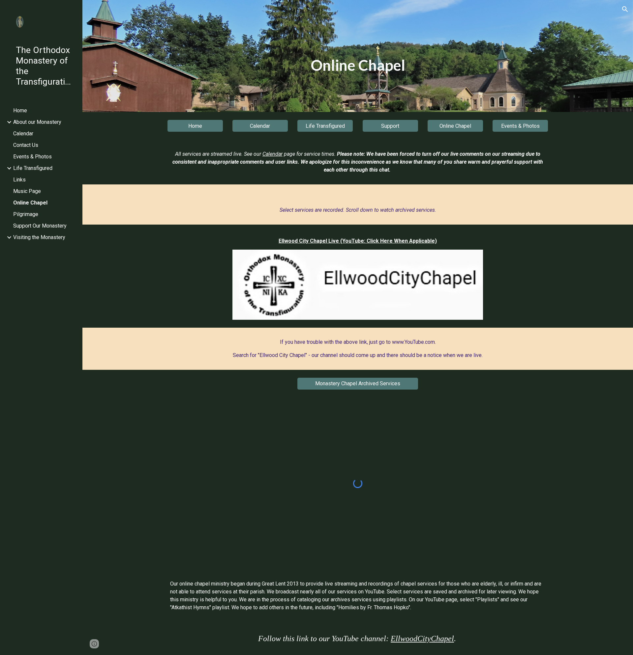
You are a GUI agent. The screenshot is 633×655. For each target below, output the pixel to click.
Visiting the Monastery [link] (39, 237)
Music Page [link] (27, 191)
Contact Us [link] (25, 145)
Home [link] (20, 110)
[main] (357, 65)
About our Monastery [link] (37, 122)
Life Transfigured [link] (32, 168)
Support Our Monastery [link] (40, 226)
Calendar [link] (23, 133)
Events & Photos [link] (32, 156)
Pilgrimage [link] (25, 214)
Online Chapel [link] (30, 203)
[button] (625, 9)
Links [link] (19, 180)
